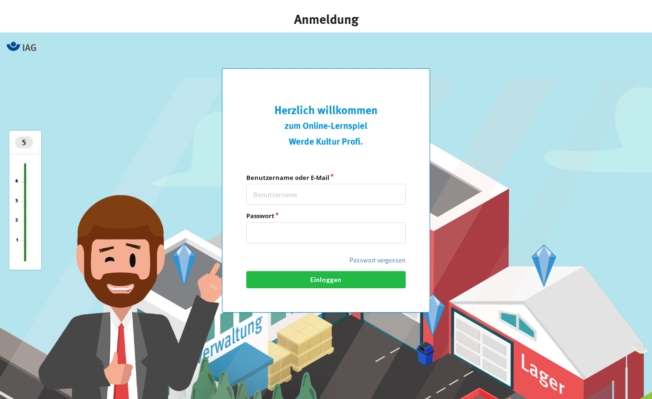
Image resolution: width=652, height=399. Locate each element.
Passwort (260, 215)
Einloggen (325, 279)
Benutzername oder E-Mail (287, 177)
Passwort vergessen (377, 260)
